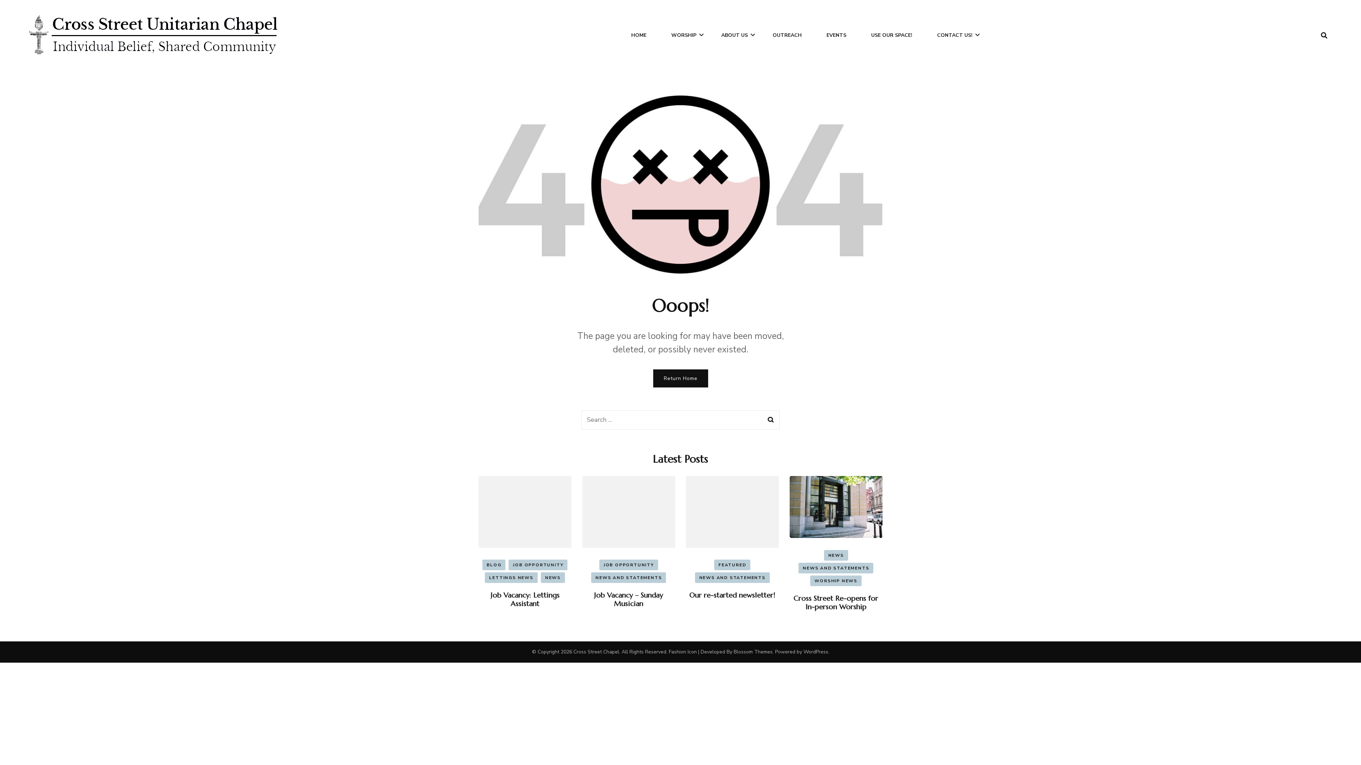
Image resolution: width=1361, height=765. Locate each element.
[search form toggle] (1324, 35)
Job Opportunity (538, 565)
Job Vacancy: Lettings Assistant (525, 599)
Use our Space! (891, 35)
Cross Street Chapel (596, 651)
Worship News (835, 581)
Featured (732, 565)
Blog (494, 565)
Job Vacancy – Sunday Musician (628, 599)
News (553, 577)
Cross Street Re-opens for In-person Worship (836, 602)
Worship (683, 35)
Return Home (681, 378)
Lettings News (511, 577)
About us (734, 35)
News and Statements (628, 577)
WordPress (815, 651)
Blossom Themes (753, 651)
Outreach (787, 35)
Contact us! (955, 35)
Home (638, 35)
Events (836, 35)
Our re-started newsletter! (732, 595)
